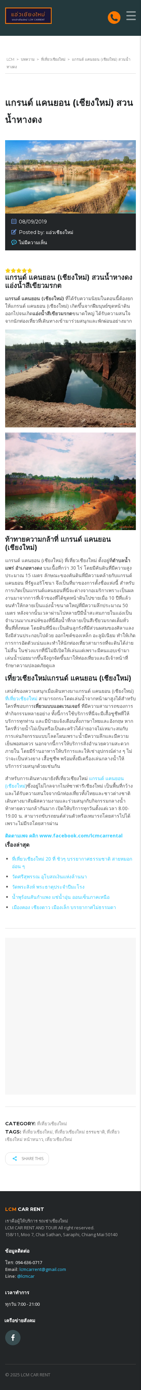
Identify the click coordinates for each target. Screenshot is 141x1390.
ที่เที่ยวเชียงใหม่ (21, 698)
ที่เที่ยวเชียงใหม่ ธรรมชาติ (80, 1132)
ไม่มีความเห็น (33, 242)
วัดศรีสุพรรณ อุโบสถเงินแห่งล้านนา (49, 876)
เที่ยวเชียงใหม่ (58, 1139)
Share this (32, 1158)
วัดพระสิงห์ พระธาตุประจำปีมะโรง (48, 886)
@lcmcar (26, 1276)
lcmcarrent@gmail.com (43, 1269)
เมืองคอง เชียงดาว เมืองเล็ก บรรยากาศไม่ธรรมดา (64, 907)
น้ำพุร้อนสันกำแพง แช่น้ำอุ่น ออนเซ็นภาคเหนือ (61, 897)
